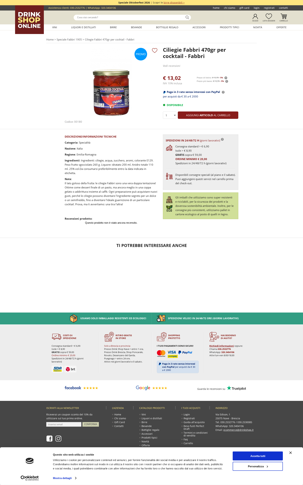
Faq (186, 439)
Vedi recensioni (171, 65)
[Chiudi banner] (290, 453)
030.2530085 (244, 422)
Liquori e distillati (83, 27)
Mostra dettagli (62, 478)
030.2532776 (77, 7)
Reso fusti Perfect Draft (194, 427)
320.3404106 (108, 7)
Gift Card (244, 7)
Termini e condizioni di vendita (196, 434)
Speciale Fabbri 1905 (69, 39)
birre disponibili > (174, 2)
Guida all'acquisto (194, 422)
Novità (257, 27)
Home (216, 7)
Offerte (281, 27)
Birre (113, 27)
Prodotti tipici (229, 27)
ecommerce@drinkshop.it (238, 430)
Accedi (255, 20)
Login (257, 7)
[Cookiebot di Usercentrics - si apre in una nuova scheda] (29, 478)
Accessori (199, 27)
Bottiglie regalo (167, 27)
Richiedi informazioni (221, 345)
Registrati (269, 7)
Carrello (284, 20)
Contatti (283, 7)
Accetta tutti (257, 456)
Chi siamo (229, 7)
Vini (54, 27)
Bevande (136, 27)
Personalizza (256, 466)
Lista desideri (269, 20)
